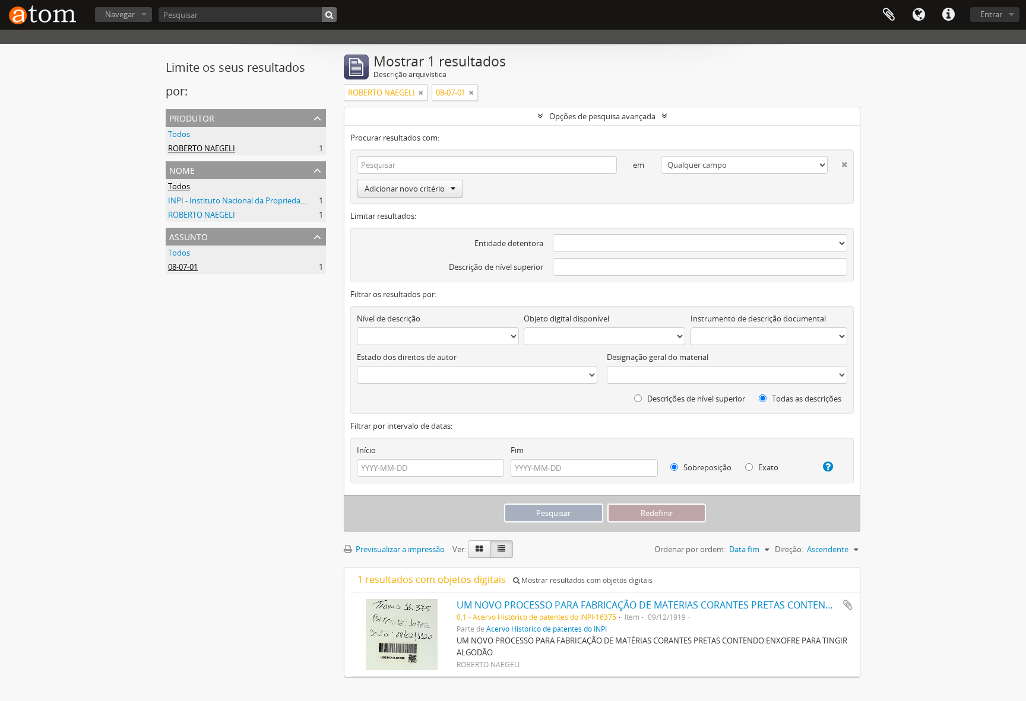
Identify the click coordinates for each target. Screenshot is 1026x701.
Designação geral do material (657, 357)
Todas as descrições (805, 398)
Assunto (188, 236)
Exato (767, 467)
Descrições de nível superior (695, 398)
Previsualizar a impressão (399, 549)
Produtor (191, 117)
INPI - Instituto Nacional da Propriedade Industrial (256, 200)
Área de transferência (889, 15)
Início (366, 450)
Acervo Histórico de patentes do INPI (546, 628)
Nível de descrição (388, 318)
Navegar (120, 14)
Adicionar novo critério (405, 188)
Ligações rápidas (948, 15)
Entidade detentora (508, 243)
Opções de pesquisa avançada (602, 116)
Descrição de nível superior (496, 267)
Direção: (789, 549)
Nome (182, 169)
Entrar (991, 14)
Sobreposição (707, 467)
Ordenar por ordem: (690, 549)
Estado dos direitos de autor (407, 357)
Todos (179, 134)
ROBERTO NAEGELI (201, 148)
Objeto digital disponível (566, 318)
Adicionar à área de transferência (848, 605)
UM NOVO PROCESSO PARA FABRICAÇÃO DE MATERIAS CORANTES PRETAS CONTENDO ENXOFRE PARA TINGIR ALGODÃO (723, 604)
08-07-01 (183, 267)
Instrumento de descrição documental (758, 318)
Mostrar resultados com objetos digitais (586, 580)
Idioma (918, 15)
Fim (517, 450)
